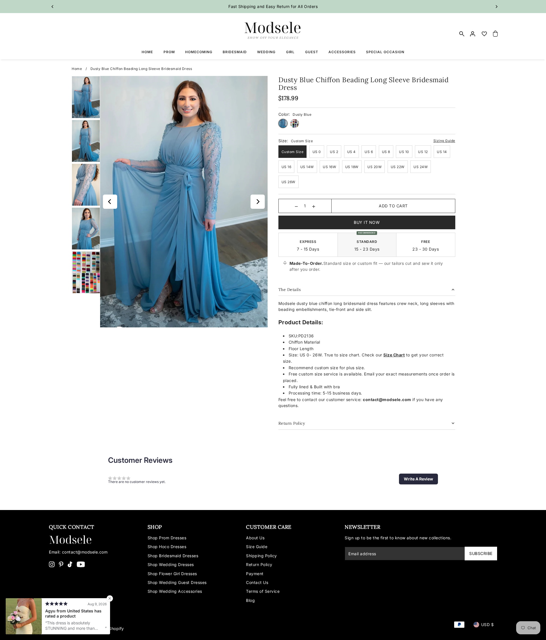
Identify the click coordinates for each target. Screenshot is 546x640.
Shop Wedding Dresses (171, 564)
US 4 (351, 152)
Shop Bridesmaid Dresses (173, 555)
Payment (255, 573)
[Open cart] (496, 34)
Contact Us (257, 582)
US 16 (286, 167)
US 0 (317, 152)
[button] (418, 479)
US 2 (334, 152)
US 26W (288, 182)
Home (77, 69)
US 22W (398, 167)
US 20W (374, 167)
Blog (250, 600)
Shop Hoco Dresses (167, 546)
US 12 (423, 152)
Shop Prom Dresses (167, 537)
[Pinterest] (61, 564)
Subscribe (481, 553)
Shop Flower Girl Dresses (172, 573)
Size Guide (256, 546)
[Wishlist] (484, 33)
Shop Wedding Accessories (175, 591)
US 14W (307, 167)
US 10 (404, 152)
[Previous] (52, 6)
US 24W (420, 167)
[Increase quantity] (313, 206)
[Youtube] (81, 564)
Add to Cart (393, 205)
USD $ (487, 624)
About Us (255, 537)
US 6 (369, 152)
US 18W (352, 167)
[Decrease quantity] (296, 206)
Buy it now (367, 222)
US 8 (386, 152)
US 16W (329, 167)
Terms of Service (263, 591)
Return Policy (259, 564)
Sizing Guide (444, 141)
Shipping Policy (261, 555)
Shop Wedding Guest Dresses (177, 582)
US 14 (442, 152)
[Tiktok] (70, 564)
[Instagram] (52, 564)
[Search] (461, 34)
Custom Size (293, 152)
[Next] (496, 6)
